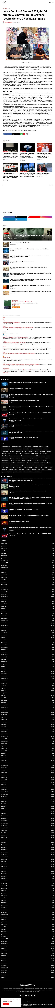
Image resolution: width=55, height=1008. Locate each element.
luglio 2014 (27, 890)
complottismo (5, 467)
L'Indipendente (6, 368)
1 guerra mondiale (6, 446)
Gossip (43, 455)
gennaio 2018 (27, 789)
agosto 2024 (27, 599)
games (3, 471)
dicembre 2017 (27, 791)
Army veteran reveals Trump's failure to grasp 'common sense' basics (17, 348)
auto (3, 465)
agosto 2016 (27, 830)
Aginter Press (39, 448)
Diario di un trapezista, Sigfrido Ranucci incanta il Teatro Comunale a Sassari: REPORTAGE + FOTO (30, 412)
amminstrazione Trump (15, 460)
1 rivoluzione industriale (16, 446)
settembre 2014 (27, 885)
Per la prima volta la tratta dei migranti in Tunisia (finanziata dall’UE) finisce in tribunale (20, 369)
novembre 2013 (27, 909)
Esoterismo (23, 455)
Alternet (4, 346)
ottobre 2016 (27, 825)
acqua (47, 455)
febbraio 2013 (27, 931)
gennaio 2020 (27, 731)
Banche (36, 451)
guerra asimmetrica (17, 471)
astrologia (43, 462)
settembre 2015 (27, 856)
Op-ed (22, 130)
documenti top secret (13, 469)
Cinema (20, 453)
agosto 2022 (27, 656)
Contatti (34, 1001)
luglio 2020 (27, 717)
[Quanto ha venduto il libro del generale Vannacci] (4, 523)
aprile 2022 (27, 666)
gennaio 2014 (27, 905)
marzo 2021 (27, 697)
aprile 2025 (27, 579)
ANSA (4, 352)
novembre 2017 (27, 794)
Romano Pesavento (27, 130)
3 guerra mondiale (6, 448)
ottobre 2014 (27, 883)
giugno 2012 (27, 950)
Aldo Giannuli (15, 300)
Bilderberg (4, 453)
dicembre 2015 (27, 849)
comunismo (12, 467)
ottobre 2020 (27, 709)
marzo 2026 (27, 553)
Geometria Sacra (36, 455)
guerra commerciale (27, 471)
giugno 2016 (27, 835)
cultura (45, 467)
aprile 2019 (27, 753)
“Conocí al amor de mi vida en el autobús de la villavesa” (14, 342)
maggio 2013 (27, 924)
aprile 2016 (27, 840)
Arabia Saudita (19, 451)
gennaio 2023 (27, 644)
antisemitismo (5, 462)
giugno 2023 (27, 632)
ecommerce (21, 469)
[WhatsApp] (21, 134)
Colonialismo (27, 453)
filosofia (43, 469)
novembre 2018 (27, 765)
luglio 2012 (27, 948)
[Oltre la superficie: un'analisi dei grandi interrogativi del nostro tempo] (4, 439)
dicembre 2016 (27, 820)
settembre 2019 (27, 741)
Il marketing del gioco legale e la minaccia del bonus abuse (21, 425)
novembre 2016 (27, 823)
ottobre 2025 (27, 565)
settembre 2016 (27, 828)
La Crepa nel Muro (6, 357)
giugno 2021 (27, 690)
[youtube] (34, 217)
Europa (29, 455)
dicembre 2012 (27, 936)
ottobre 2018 (27, 767)
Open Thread (5, 333)
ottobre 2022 (27, 652)
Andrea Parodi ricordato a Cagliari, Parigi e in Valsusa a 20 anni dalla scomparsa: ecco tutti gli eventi (30, 286)
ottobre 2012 (27, 941)
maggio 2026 (27, 548)
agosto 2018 (27, 772)
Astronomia (30, 451)
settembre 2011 (27, 972)
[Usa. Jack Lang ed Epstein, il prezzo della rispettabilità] (6, 262)
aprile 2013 (27, 926)
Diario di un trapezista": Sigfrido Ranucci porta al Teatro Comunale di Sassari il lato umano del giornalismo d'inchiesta (44, 155)
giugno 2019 (27, 748)
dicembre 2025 (27, 560)
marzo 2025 (27, 582)
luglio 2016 (27, 832)
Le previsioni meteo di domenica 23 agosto (11, 322)
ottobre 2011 (27, 970)
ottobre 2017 (27, 796)
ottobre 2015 (27, 854)
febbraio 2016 (27, 844)
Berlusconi (42, 451)
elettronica (28, 469)
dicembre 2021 (27, 676)
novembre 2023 (27, 620)
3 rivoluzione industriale (16, 448)
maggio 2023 (27, 635)
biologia (28, 465)
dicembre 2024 (27, 589)
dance (50, 467)
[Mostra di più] (29, 134)
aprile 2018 (27, 782)
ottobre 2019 (27, 738)
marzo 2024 (27, 611)
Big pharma (49, 451)
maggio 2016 (27, 837)
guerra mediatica (37, 471)
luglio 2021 (27, 688)
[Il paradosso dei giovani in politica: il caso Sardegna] (6, 244)
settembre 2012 (27, 943)
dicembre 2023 (27, 618)
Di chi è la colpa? (6, 359)
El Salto (4, 341)
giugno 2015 (27, 864)
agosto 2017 (27, 801)
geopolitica (9, 471)
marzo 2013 (27, 929)
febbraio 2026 (27, 555)
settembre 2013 (27, 914)
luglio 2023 (27, 630)
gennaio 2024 (27, 615)
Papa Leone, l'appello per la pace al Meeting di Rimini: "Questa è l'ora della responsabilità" (21, 364)
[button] (2, 2)
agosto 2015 (27, 859)
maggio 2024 (27, 606)
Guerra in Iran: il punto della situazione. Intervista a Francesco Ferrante (24, 400)
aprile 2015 (27, 868)
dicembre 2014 (27, 878)
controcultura (19, 467)
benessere (17, 465)
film (39, 469)
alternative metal (45, 458)
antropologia (12, 462)
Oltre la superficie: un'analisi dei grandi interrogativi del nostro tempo (23, 437)
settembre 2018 (27, 770)
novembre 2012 (27, 938)
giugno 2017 (27, 806)
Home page (5, 8)
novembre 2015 (27, 852)
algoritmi (23, 458)
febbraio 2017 (27, 815)
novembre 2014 (27, 881)
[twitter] (21, 217)
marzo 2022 (27, 668)
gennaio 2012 (27, 962)
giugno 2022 (27, 661)
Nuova (3, 185)
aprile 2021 (27, 695)
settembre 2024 (27, 596)
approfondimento (21, 462)
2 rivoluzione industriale (38, 446)
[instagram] (46, 217)
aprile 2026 (27, 550)
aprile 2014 (27, 897)
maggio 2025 (27, 577)
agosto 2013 (27, 917)
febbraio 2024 (27, 613)
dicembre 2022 (27, 647)
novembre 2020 (27, 707)
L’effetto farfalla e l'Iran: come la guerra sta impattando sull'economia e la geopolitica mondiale (30, 291)
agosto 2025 (27, 570)
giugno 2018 (27, 777)
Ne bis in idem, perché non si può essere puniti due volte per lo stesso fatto (18, 327)
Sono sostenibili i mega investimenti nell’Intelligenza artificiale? (15, 337)
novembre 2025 (27, 562)
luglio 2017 (27, 803)
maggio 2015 (27, 866)
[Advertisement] (27, 198)
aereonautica (5, 458)
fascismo (34, 469)
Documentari (16, 455)
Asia (25, 451)
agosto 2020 (27, 714)
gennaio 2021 (27, 702)
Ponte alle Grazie (15, 304)
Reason (4, 331)
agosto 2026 (27, 543)
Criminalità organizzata (7, 455)
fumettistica (49, 469)
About (24, 1001)
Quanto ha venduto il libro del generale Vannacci (19, 521)
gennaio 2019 (27, 760)
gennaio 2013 (27, 934)
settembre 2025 (27, 567)
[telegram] (21, 219)
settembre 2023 (27, 625)
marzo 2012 (27, 958)
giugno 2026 (27, 545)
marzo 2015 (27, 871)
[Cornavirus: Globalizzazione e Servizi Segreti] (7, 300)
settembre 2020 (27, 712)
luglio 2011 (27, 977)
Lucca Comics (14, 130)
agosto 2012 (27, 946)
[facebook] (9, 217)
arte (9, 8)
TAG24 (4, 363)
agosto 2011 (27, 974)
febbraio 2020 (27, 729)
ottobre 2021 (27, 680)
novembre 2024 (27, 591)
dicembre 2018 (27, 762)
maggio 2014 (27, 895)
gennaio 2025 (27, 586)
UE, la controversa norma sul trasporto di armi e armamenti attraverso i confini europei (28, 267)
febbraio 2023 (27, 642)
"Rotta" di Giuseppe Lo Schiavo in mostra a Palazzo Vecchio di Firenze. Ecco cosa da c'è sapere (27, 175)
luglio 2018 (27, 774)
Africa (27, 448)
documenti (4, 469)
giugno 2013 (27, 921)
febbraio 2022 (27, 671)
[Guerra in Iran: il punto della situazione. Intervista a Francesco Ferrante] (4, 402)
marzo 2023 (27, 639)
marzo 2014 (27, 900)
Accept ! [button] (5, 1004)
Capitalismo (10, 453)
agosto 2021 (27, 685)
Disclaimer (29, 1001)
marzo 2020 (27, 726)
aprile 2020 (27, 724)
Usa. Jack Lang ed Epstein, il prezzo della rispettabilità (43, 174)
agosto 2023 (27, 627)
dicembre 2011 (27, 965)
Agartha (32, 448)
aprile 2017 (27, 811)
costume (36, 467)
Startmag (5, 335)
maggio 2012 (27, 953)
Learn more (10, 1001)
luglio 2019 (27, 746)
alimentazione (30, 458)
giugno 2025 (27, 574)
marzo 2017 (27, 813)
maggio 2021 (27, 692)
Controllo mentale (43, 453)
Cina (16, 453)
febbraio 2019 (27, 758)
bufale (33, 465)
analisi (23, 460)
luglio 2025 (27, 572)
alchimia (18, 458)
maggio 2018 (27, 779)
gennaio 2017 (27, 818)
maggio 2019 (27, 750)
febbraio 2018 (27, 787)
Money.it (4, 326)
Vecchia (51, 185)
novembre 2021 (27, 678)
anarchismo (29, 460)
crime (41, 467)
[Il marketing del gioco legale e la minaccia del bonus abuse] (4, 426)
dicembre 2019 (27, 734)
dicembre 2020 (27, 705)
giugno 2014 (27, 893)
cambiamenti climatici (40, 465)
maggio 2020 (27, 721)
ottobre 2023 (27, 623)
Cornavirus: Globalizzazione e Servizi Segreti (22, 301)
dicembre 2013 (27, 907)
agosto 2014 (27, 888)
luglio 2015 (27, 861)
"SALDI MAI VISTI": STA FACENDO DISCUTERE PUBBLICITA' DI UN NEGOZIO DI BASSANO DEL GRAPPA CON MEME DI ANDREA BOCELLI (29, 255)
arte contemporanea (34, 462)
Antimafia (12, 451)
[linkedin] (9, 219)
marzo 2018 (27, 784)
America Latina (5, 451)
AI (23, 448)
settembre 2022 (27, 654)
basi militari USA (9, 465)
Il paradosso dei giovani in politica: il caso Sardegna (21, 242)
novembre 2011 (27, 967)
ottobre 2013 (27, 912)
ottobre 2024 (27, 594)
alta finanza (37, 458)
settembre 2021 (27, 683)
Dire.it (4, 320)
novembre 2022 (27, 649)
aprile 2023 (27, 637)
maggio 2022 (27, 664)
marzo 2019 (27, 755)
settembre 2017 (27, 799)
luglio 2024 (27, 601)
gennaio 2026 (27, 558)
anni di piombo (37, 460)
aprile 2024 (27, 608)
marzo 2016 (27, 842)
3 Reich (46, 446)
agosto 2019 (27, 743)
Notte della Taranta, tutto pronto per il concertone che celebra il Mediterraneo (18, 353)
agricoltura (12, 458)
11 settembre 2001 (27, 446)
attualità (48, 462)
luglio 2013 (27, 919)
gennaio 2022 (27, 673)
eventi (10, 130)
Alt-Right (45, 448)
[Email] (27, 134)
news (19, 130)
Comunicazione (34, 453)
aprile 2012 (27, 955)
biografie (23, 465)
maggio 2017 (27, 808)
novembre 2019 (27, 736)
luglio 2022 (27, 659)
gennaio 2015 (27, 876)
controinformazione (28, 467)
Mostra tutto (5, 372)
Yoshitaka (34, 130)
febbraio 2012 (27, 960)
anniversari (44, 460)
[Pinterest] (24, 134)
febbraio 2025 (27, 584)
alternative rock (5, 460)
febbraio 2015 (27, 873)
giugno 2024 (27, 603)
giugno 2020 (27, 719)
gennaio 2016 (27, 847)
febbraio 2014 (27, 902)
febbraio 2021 (27, 700)
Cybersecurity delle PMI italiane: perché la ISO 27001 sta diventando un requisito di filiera (29, 248)
